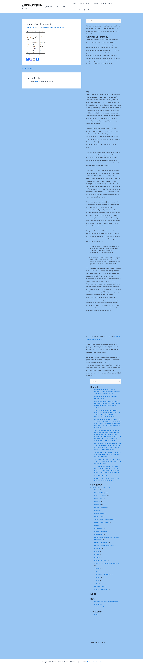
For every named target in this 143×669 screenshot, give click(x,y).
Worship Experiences (100, 589)
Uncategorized (99, 586)
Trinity (96, 583)
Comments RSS (99, 607)
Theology (97, 577)
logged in (37, 81)
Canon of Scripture (100, 496)
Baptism (96, 490)
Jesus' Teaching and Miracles (103, 519)
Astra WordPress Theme (94, 662)
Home (74, 3)
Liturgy (96, 525)
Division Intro (98, 499)
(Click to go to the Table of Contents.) (102, 487)
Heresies (97, 511)
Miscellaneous (98, 528)
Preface (96, 554)
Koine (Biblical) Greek (101, 522)
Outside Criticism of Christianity (104, 545)
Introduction (98, 517)
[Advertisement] (103, 78)
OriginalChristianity (32, 4)
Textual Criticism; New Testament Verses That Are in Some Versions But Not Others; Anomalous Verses (107, 461)
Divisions (97, 502)
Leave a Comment (31, 27)
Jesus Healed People (100, 475)
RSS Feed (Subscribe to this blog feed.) (106, 601)
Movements (98, 534)
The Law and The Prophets (102, 574)
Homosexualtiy (99, 514)
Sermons (97, 568)
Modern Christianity (100, 531)
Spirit (96, 571)
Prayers (96, 551)
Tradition (97, 580)
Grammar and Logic (100, 508)
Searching (87, 10)
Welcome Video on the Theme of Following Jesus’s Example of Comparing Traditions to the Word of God (107, 391)
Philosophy (97, 548)
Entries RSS (98, 604)
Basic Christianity (99, 493)
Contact (103, 3)
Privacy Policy (77, 10)
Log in (96, 614)
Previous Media (27, 68)
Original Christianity (100, 542)
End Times (97, 505)
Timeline (95, 3)
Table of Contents (84, 3)
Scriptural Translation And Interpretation (106, 563)
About (110, 3)
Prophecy (97, 557)
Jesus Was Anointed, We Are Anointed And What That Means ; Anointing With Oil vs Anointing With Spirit (107, 454)
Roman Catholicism (100, 560)
